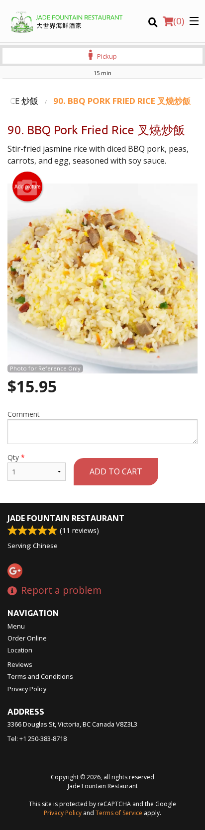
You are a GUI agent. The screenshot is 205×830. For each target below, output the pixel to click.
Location (19, 650)
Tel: (37, 738)
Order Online (27, 638)
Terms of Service (119, 813)
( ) (178, 20)
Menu (16, 626)
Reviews (19, 664)
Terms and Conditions (40, 676)
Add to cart (116, 471)
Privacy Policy (26, 688)
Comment (23, 414)
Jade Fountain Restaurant (65, 518)
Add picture (27, 186)
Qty (16, 457)
